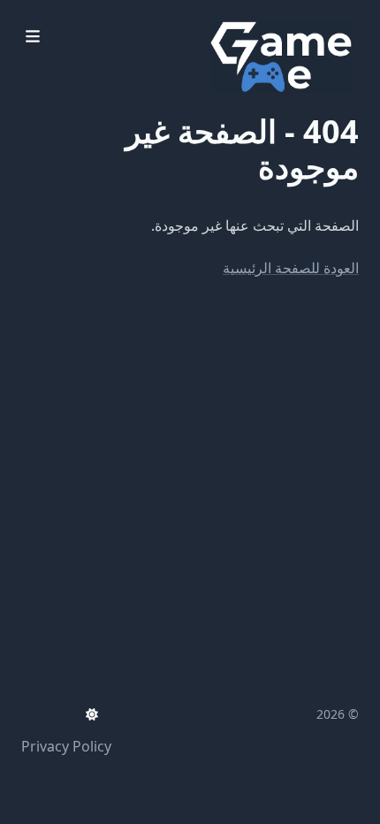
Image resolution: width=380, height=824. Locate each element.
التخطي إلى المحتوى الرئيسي (248, 16)
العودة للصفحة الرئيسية (291, 268)
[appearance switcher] (92, 714)
